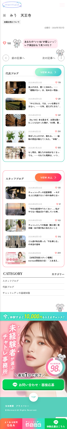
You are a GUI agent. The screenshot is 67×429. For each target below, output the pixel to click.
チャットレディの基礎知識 (16, 292)
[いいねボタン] (5, 43)
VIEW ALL (46, 72)
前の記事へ (18, 58)
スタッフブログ (11, 280)
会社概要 (9, 405)
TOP (33, 397)
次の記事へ (48, 58)
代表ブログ (8, 286)
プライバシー (22, 405)
